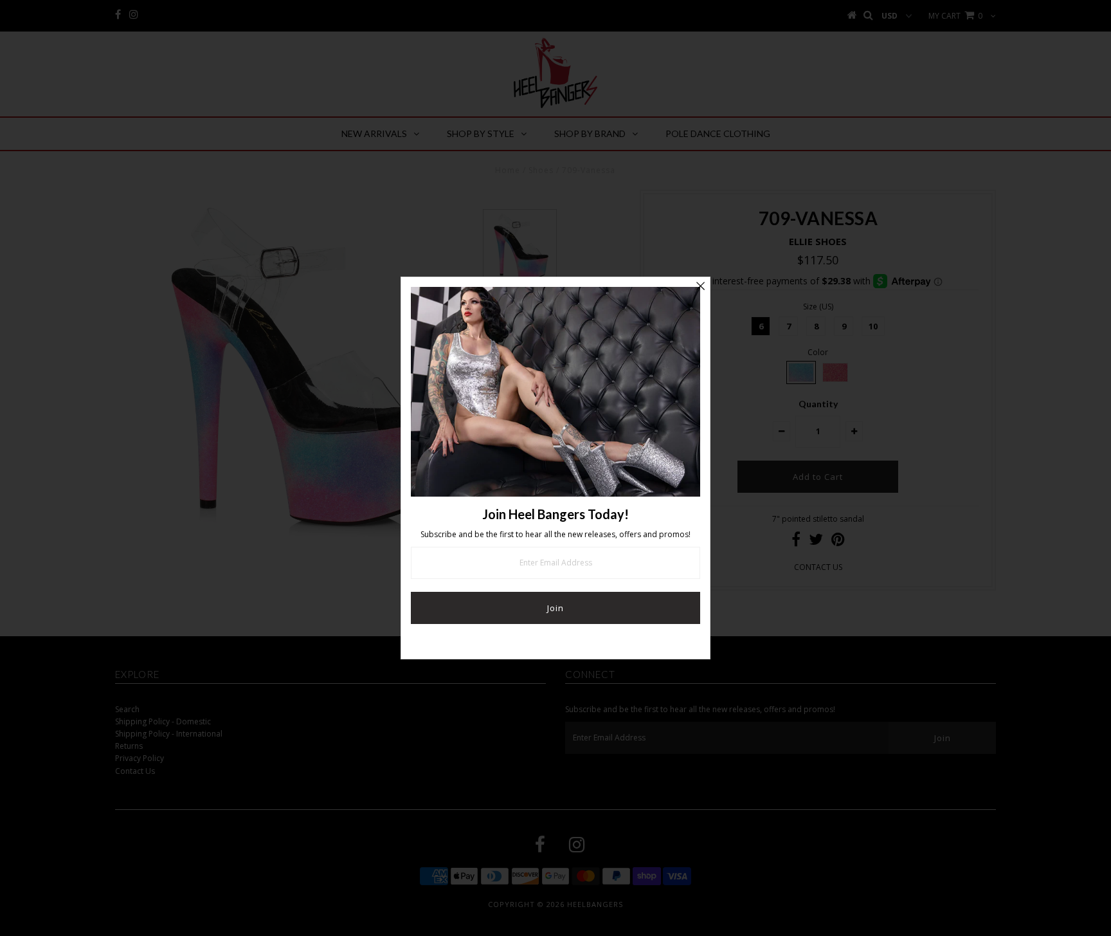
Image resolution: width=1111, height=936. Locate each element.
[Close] (700, 287)
